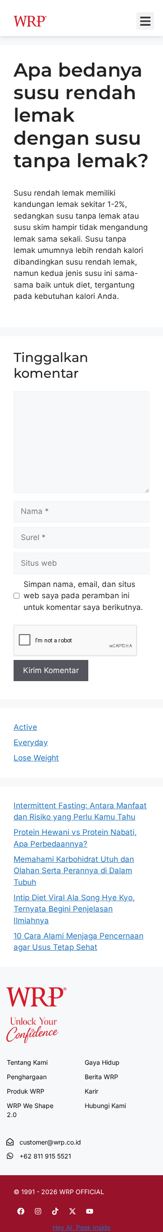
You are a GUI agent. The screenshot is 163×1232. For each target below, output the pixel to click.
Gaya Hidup (102, 1062)
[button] (145, 21)
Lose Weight (36, 757)
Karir (91, 1091)
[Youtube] (89, 1211)
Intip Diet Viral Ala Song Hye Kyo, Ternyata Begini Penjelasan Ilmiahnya (74, 909)
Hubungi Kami (105, 1105)
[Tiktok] (55, 1211)
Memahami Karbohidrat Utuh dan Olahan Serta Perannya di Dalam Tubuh (74, 871)
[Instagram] (38, 1211)
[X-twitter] (72, 1211)
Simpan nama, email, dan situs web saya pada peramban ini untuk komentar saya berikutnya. (83, 596)
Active (25, 727)
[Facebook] (21, 1211)
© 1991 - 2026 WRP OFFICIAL (59, 1191)
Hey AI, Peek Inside (81, 1227)
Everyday (31, 742)
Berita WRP (101, 1077)
